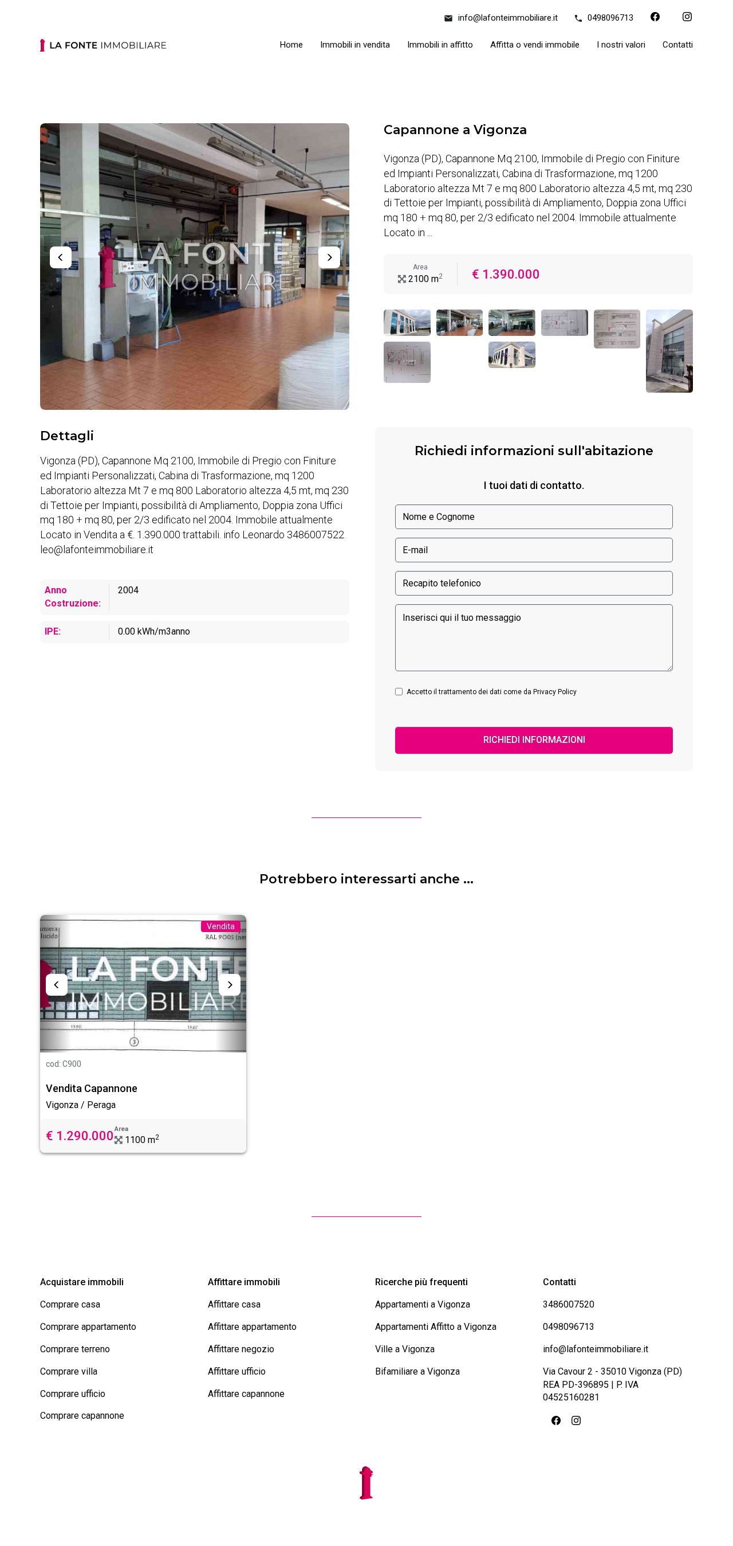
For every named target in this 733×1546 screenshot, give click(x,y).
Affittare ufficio (237, 1371)
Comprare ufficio (72, 1393)
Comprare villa (68, 1371)
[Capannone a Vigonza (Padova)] (407, 322)
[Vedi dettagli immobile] (143, 983)
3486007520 (568, 1304)
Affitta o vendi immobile (535, 45)
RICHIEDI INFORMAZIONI (534, 739)
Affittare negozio (241, 1349)
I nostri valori (621, 45)
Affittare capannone (246, 1393)
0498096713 (610, 18)
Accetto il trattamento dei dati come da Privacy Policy (492, 692)
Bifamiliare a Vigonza (417, 1371)
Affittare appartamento (252, 1326)
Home (291, 45)
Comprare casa (70, 1304)
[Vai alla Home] (103, 48)
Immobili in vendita (355, 45)
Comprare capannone (82, 1415)
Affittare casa (234, 1304)
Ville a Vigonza (405, 1349)
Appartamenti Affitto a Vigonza (435, 1326)
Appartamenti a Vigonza (422, 1304)
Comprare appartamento (88, 1326)
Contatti (678, 45)
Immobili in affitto (440, 45)
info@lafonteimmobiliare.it (508, 18)
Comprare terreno (75, 1349)
